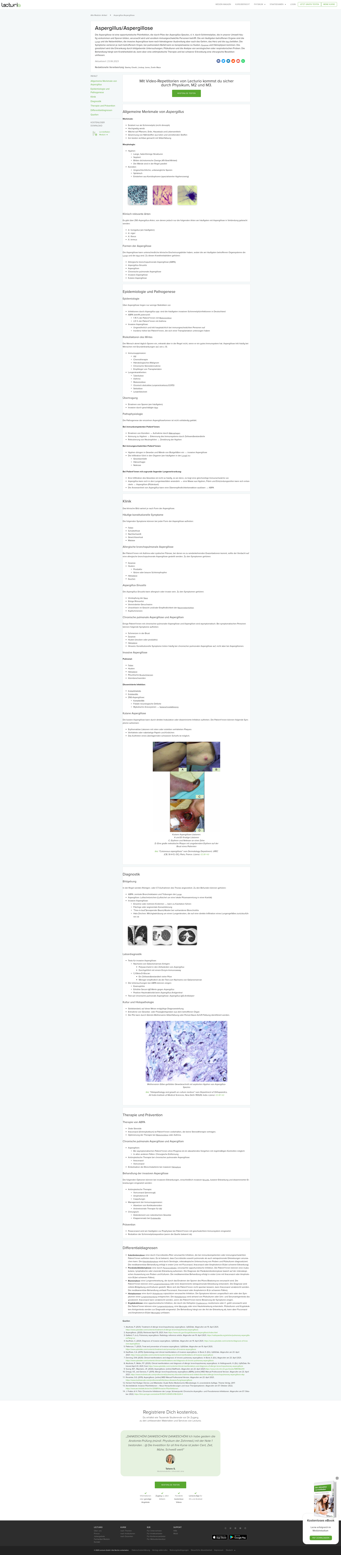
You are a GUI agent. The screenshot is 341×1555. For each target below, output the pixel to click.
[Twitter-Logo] (230, 1528)
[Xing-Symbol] (245, 1528)
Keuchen (131, 579)
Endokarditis (133, 694)
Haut (228, 42)
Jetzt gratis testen (309, 4)
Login (293, 4)
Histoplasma (157, 1293)
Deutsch (229, 1550)
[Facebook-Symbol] (225, 1528)
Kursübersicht (242, 4)
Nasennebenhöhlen (186, 608)
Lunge (97, 42)
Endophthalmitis (134, 691)
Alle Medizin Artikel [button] (99, 15)
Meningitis (183, 1306)
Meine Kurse (329, 4)
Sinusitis (205, 1180)
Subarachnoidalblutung (169, 707)
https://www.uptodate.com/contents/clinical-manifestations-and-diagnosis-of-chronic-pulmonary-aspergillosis (170, 1360)
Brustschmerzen (146, 675)
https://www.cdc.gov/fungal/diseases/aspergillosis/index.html (193, 1332)
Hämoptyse (132, 576)
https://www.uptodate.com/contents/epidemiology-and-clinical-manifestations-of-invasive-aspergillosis (172, 1355)
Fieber (130, 528)
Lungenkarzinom (140, 392)
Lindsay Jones (144, 67)
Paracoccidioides (170, 1268)
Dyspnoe (205, 45)
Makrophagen (174, 433)
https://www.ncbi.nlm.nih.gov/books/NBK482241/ (225, 1369)
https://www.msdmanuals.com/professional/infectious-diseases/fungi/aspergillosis (159, 1380)
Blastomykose (134, 1281)
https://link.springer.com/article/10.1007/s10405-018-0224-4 (158, 1394)
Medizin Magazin (223, 4)
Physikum (258, 4)
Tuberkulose (138, 376)
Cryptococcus (201, 1303)
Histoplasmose (134, 1293)
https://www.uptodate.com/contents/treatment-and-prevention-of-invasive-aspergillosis (161, 1349)
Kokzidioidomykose (136, 1255)
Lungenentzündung (161, 1284)
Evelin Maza (156, 67)
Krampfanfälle (138, 701)
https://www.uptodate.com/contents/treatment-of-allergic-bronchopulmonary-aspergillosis (162, 1330)
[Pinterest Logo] (235, 1528)
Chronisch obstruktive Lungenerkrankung (150, 385)
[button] (186, 93)
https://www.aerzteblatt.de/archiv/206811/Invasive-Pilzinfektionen (152, 1388)
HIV (134, 356)
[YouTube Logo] (240, 1528)
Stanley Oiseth (131, 67)
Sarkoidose (138, 388)
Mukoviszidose (165, 318)
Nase (146, 598)
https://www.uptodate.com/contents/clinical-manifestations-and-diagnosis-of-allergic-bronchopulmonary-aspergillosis (196, 1366)
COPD (171, 385)
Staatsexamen (276, 4)
